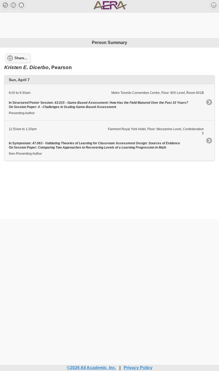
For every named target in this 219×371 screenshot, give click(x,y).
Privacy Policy (138, 367)
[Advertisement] (109, 25)
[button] (13, 5)
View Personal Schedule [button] (214, 5)
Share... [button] (20, 58)
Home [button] (21, 5)
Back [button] (5, 5)
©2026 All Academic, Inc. (91, 367)
